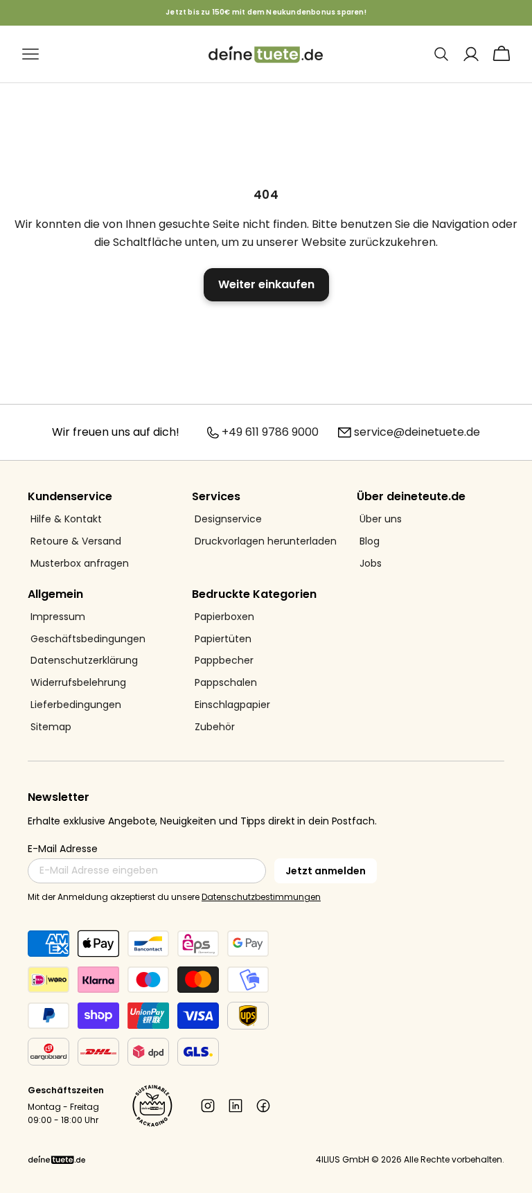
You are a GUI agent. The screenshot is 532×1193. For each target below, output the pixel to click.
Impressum (57, 617)
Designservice (228, 519)
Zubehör (215, 727)
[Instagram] (208, 1105)
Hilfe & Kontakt (66, 519)
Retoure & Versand (75, 541)
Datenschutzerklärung (84, 660)
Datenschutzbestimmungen (261, 897)
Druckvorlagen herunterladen (266, 541)
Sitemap (50, 727)
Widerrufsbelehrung (78, 683)
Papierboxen (224, 617)
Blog (370, 541)
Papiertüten (223, 639)
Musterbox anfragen (79, 563)
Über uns (381, 519)
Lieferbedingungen (75, 705)
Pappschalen (226, 683)
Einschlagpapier (232, 705)
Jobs (371, 563)
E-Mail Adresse (63, 849)
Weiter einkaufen (266, 284)
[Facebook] (263, 1105)
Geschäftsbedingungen (87, 639)
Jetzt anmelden (325, 871)
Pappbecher (224, 660)
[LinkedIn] (235, 1105)
